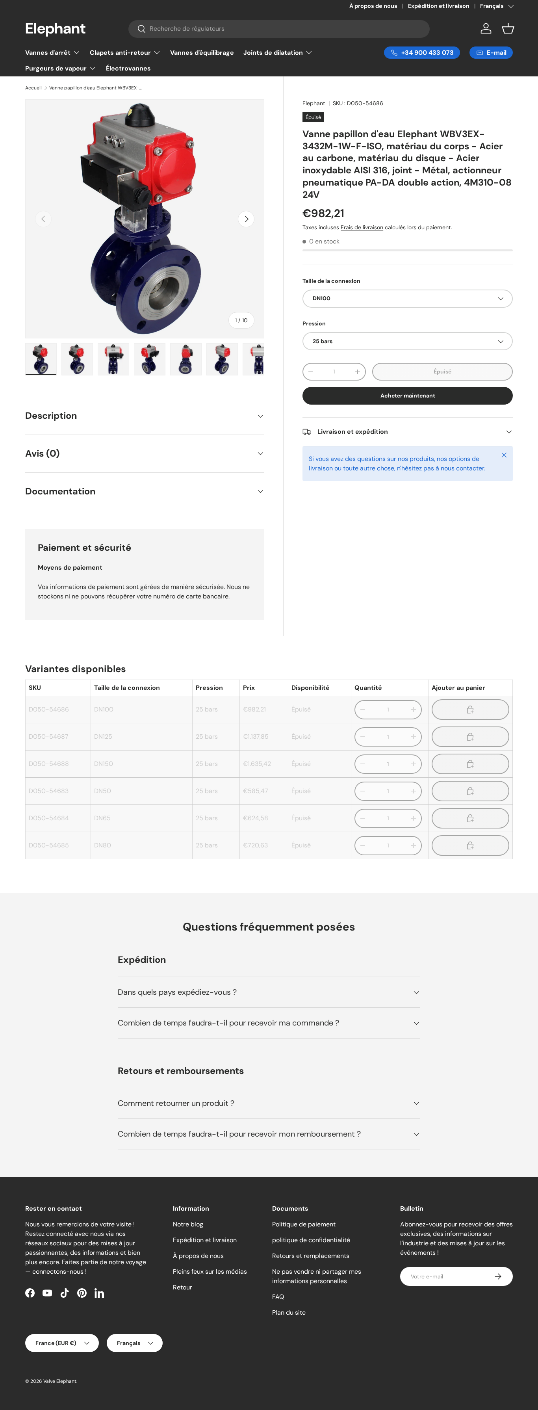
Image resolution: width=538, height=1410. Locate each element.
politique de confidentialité (311, 1240)
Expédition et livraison (438, 5)
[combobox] (279, 28)
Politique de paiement (304, 1224)
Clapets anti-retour (120, 52)
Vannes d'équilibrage (202, 52)
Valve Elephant (59, 1381)
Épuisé (442, 371)
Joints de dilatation (273, 52)
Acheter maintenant (407, 395)
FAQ (278, 1297)
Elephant (313, 103)
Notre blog (188, 1224)
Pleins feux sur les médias (210, 1271)
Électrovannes (128, 68)
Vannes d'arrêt (47, 52)
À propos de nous (373, 5)
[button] (508, 28)
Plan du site (289, 1312)
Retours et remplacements (310, 1256)
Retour (182, 1287)
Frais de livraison (362, 227)
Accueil (33, 87)
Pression (314, 323)
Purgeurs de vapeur (56, 68)
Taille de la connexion (331, 280)
